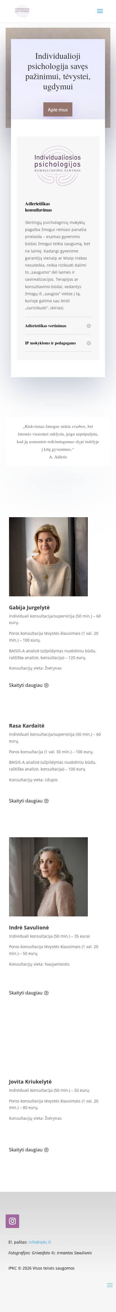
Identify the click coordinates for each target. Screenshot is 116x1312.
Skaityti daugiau (26, 685)
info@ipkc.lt (40, 1242)
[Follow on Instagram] (12, 1221)
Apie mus (58, 110)
